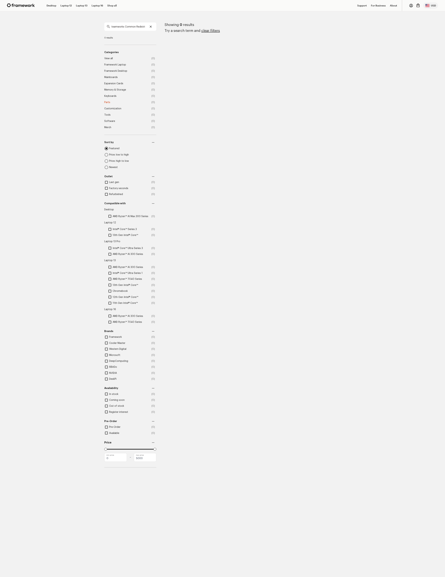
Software (109, 121)
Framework (115, 337)
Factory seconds (118, 188)
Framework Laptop (115, 65)
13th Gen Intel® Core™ (125, 235)
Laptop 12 (66, 5)
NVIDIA (113, 373)
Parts (107, 102)
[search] (130, 26)
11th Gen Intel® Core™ (125, 303)
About (393, 5)
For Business (378, 5)
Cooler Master (117, 343)
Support (362, 5)
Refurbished (116, 194)
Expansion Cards (113, 83)
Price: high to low (119, 161)
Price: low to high (119, 155)
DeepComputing (118, 361)
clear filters (210, 31)
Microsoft (114, 355)
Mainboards (111, 77)
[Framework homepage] (21, 5)
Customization (112, 108)
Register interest (118, 412)
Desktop (51, 5)
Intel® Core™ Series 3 (125, 229)
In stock (113, 394)
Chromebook (120, 291)
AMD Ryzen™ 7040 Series (127, 279)
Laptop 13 (81, 5)
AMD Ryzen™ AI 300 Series (128, 254)
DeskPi (112, 379)
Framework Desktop (115, 71)
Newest (113, 167)
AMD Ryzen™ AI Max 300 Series (130, 216)
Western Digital (117, 349)
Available (114, 433)
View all (108, 58)
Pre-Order (114, 427)
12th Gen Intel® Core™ (125, 297)
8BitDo (113, 367)
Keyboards (110, 96)
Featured (114, 148)
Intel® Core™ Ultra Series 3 (128, 248)
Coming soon (117, 400)
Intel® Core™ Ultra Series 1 (128, 273)
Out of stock (116, 406)
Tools (107, 115)
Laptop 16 (97, 5)
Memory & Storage (115, 90)
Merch (107, 127)
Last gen (114, 182)
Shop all (112, 5)
